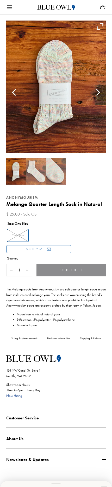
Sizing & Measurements (24, 338)
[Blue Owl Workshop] (56, 7)
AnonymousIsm (22, 197)
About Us (14, 438)
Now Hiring (14, 395)
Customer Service (22, 418)
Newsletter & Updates (27, 459)
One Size (18, 235)
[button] (9, 7)
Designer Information (58, 338)
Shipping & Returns (90, 338)
